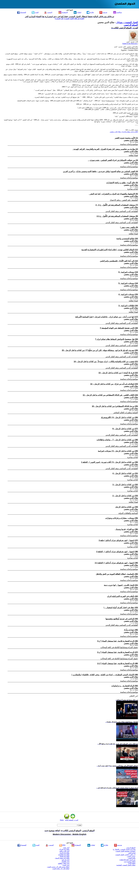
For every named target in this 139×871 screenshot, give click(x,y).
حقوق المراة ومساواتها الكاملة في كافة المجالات (119, 647)
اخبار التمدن (65, 865)
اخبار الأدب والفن (64, 851)
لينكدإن (78, 12)
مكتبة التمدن (131, 858)
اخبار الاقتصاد (65, 861)
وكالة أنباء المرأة (64, 849)
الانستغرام (64, 12)
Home (62, 820)
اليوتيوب (49, 12)
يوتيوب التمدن (131, 856)
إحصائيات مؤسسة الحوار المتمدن (125, 851)
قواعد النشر (131, 853)
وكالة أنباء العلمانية (63, 854)
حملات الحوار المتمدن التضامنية (125, 865)
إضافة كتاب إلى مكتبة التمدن (60, 868)
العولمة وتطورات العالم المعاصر (125, 413)
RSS (63, 845)
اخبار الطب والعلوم (63, 863)
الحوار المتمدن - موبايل (127, 22)
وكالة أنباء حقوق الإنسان (62, 858)
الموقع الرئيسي (131, 25)
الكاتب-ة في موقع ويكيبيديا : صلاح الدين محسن (124, 132)
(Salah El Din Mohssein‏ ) (130, 43)
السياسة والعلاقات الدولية (128, 513)
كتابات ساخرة (132, 189)
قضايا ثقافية (133, 155)
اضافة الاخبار (131, 863)
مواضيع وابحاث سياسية (129, 144)
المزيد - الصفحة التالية (71, 820)
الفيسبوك (23, 12)
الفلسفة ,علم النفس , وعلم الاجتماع (124, 200)
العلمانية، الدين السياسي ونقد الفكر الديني (121, 211)
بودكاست (119, 12)
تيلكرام (91, 12)
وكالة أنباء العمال (64, 856)
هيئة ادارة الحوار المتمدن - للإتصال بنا (124, 849)
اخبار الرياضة (65, 860)
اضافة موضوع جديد (129, 861)
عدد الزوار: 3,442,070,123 (127, 860)
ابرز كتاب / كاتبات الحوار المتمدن (125, 854)
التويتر (36, 12)
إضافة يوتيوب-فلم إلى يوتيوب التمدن (58, 867)
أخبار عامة (66, 847)
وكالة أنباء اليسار (64, 853)
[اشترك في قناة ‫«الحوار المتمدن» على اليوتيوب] (69, 18)
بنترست (104, 12)
